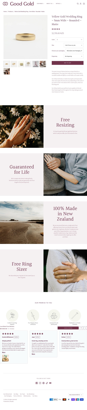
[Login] (80, 4)
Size (53, 45)
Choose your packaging (58, 50)
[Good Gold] (18, 4)
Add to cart (67, 63)
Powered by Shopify (8, 401)
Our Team (22, 394)
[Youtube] (50, 383)
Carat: (53, 39)
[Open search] (78, 4)
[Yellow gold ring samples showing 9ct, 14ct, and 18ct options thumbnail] (21, 64)
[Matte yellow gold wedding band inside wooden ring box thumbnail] (6, 71)
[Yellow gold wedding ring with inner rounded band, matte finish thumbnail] (14, 64)
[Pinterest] (43, 383)
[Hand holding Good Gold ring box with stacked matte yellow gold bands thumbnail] (43, 64)
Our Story (35, 396)
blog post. (56, 84)
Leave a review (68, 328)
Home (5, 11)
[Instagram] (40, 383)
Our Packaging (7, 396)
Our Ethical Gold (7, 394)
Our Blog (16, 394)
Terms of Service (17, 396)
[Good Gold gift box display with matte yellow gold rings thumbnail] (35, 64)
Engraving (54, 56)
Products (10, 11)
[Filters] (81, 328)
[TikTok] (47, 383)
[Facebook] (37, 383)
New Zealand (74, 395)
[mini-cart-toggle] (83, 4)
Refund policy (27, 396)
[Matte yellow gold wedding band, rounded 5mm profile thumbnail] (6, 64)
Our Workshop (30, 394)
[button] (56, 29)
